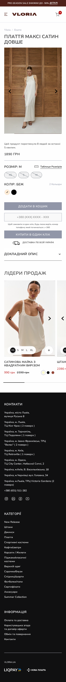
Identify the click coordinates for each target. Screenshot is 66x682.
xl (31, 350)
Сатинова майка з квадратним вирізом (22, 364)
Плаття (17, 30)
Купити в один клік (33, 235)
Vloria (7, 30)
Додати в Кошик (33, 206)
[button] (33, 254)
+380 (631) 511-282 (15, 490)
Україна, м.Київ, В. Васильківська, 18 (26, 469)
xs (12, 350)
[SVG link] (6, 15)
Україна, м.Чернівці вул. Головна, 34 (26, 475)
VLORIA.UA (10, 662)
